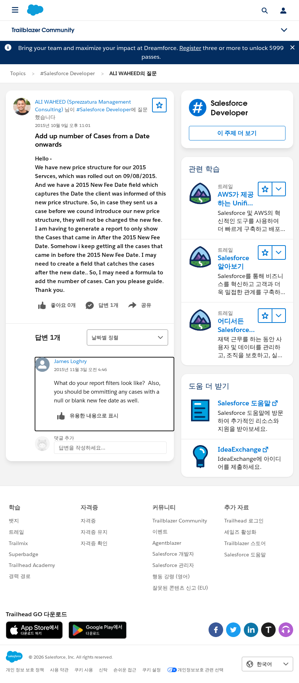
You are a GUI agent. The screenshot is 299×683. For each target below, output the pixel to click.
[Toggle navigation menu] (284, 30)
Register (190, 48)
